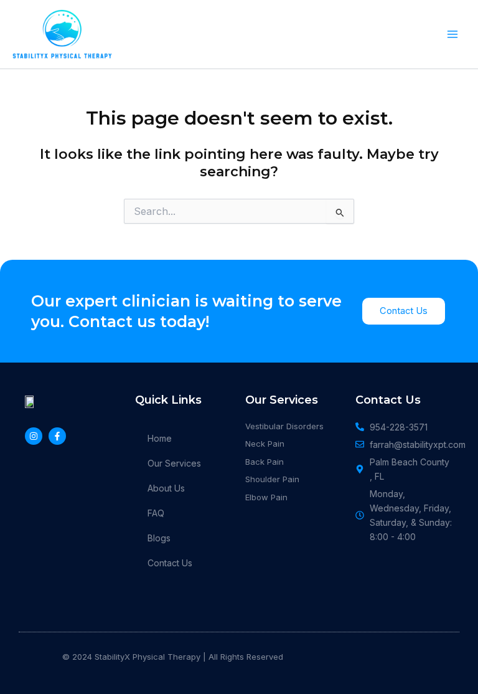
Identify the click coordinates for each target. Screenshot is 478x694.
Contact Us (170, 563)
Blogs (159, 538)
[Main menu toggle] (452, 34)
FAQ (156, 513)
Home (160, 438)
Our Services (174, 463)
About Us (166, 488)
